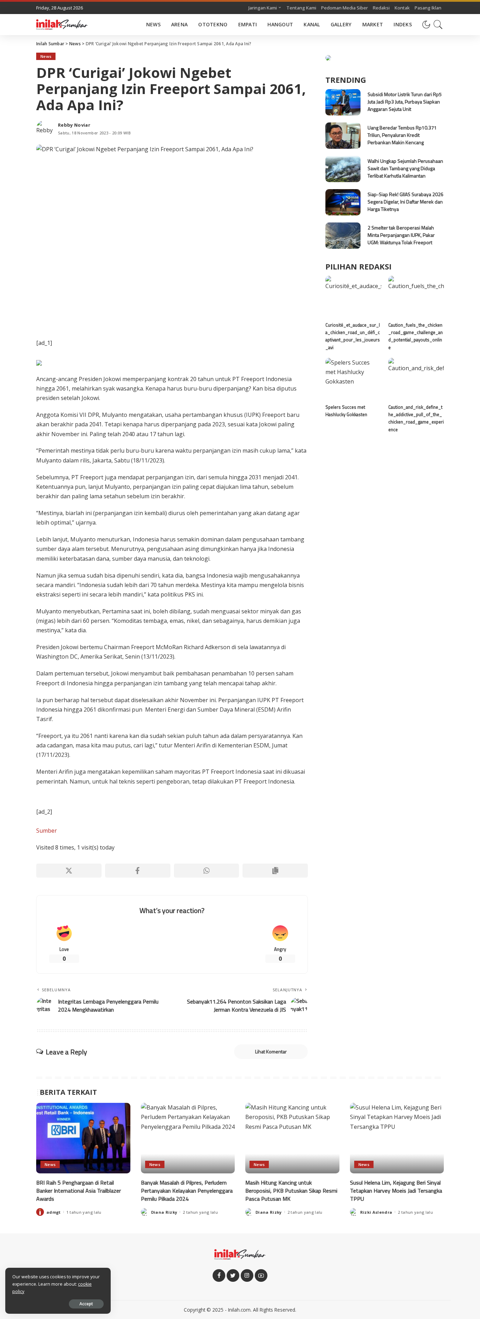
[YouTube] (261, 1275)
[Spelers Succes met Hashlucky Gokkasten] (353, 379)
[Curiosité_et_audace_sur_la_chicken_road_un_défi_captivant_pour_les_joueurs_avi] (353, 297)
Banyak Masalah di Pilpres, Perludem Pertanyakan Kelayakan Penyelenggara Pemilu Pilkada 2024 (187, 1190)
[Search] (438, 24)
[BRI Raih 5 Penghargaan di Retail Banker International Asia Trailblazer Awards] (83, 1138)
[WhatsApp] (206, 871)
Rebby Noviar (74, 125)
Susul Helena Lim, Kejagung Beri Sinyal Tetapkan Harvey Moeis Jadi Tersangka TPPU (396, 1190)
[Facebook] (137, 871)
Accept (86, 1304)
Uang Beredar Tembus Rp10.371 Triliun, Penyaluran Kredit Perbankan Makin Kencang (402, 135)
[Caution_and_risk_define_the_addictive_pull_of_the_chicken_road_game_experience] (416, 379)
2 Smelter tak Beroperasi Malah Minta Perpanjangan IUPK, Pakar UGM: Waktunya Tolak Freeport (401, 235)
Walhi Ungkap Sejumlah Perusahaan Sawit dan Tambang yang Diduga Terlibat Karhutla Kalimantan (405, 168)
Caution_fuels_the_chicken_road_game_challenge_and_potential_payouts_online (415, 336)
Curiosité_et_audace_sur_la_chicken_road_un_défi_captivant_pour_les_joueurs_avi (352, 336)
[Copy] (275, 871)
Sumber (46, 830)
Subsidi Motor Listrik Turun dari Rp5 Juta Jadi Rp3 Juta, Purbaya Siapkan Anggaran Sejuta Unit (405, 102)
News (45, 56)
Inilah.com (239, 1309)
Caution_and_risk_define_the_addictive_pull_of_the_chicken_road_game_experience (416, 418)
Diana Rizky (164, 1212)
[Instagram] (247, 1275)
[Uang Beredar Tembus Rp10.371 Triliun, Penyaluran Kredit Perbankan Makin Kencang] (343, 135)
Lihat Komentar (271, 1051)
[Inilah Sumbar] (62, 24)
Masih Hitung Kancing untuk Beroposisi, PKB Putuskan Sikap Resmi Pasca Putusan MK (291, 1190)
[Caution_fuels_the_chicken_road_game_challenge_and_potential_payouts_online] (416, 297)
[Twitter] (233, 1275)
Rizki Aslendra (376, 1212)
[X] (69, 871)
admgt (53, 1212)
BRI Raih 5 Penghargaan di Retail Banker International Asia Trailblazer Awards (78, 1190)
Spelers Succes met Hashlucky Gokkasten (346, 411)
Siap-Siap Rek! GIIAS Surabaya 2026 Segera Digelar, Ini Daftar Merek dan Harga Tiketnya (405, 202)
